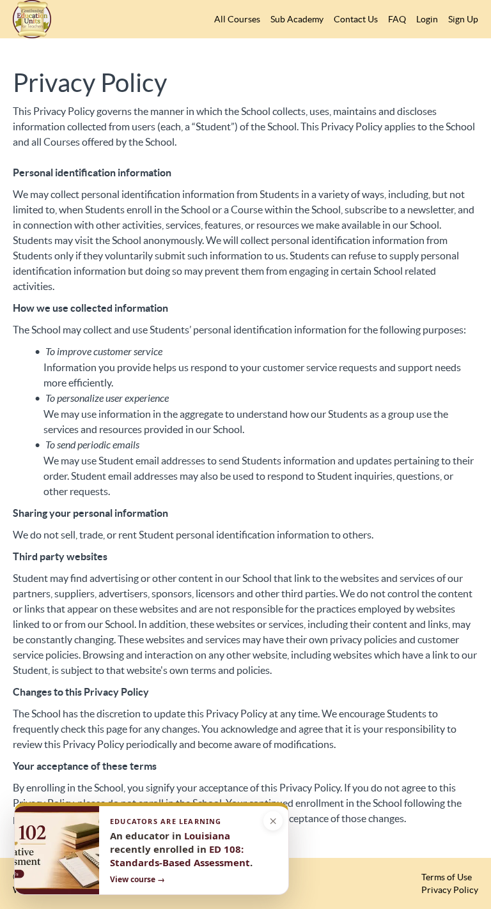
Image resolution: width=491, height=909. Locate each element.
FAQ (397, 19)
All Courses (237, 19)
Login (427, 19)
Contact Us (356, 19)
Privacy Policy (449, 890)
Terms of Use (446, 877)
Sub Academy (296, 19)
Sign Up (463, 19)
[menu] (341, 19)
